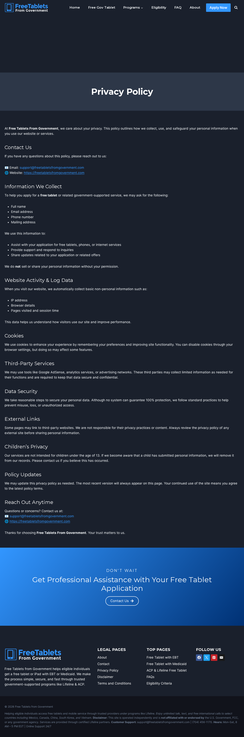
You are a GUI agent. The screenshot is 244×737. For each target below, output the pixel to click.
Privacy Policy (107, 670)
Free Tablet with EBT (163, 657)
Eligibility (158, 7)
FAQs (150, 677)
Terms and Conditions (114, 683)
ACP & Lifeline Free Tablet (167, 670)
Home (74, 7)
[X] (206, 657)
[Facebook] (199, 657)
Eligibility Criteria (159, 683)
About (195, 7)
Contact (103, 664)
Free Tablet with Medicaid (167, 664)
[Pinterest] (214, 657)
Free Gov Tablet (101, 7)
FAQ (177, 7)
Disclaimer (105, 677)
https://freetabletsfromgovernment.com (54, 173)
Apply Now (218, 8)
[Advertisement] (122, 44)
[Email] (221, 657)
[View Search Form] (236, 7)
